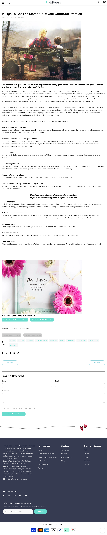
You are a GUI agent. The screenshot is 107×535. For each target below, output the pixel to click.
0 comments (20, 17)
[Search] (9, 2)
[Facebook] (2, 353)
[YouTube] (25, 495)
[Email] (14, 353)
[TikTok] (20, 495)
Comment (5, 391)
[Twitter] (6, 353)
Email (57, 381)
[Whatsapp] (18, 353)
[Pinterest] (10, 353)
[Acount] (98, 2)
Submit (40, 511)
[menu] (3, 2)
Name (4, 381)
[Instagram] (9, 495)
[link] (53, 427)
